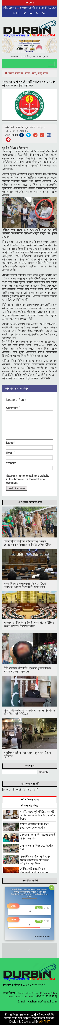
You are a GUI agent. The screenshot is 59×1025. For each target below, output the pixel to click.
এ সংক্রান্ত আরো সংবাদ (30, 502)
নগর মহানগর (16, 73)
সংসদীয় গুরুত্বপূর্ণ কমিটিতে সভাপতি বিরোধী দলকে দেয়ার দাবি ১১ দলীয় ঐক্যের (37, 815)
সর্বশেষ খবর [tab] (31, 800)
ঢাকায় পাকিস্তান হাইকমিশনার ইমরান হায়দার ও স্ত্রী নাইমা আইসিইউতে (29, 712)
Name (10, 442)
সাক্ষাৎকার (30, 73)
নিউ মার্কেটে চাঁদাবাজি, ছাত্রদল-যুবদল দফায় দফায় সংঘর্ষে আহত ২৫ (27, 669)
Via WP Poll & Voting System (42, 936)
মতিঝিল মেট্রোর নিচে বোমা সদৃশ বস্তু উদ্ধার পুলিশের (27, 754)
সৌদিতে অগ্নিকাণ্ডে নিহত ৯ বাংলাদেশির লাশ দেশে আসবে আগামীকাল (34, 872)
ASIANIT (44, 1021)
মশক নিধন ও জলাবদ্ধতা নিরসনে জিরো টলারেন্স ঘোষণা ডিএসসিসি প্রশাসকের (25, 585)
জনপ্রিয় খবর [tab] (30, 806)
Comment (13, 408)
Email (10, 453)
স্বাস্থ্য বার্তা (43, 73)
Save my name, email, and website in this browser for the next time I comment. (27, 479)
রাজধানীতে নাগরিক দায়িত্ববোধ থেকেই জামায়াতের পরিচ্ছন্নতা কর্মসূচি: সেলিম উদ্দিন (28, 543)
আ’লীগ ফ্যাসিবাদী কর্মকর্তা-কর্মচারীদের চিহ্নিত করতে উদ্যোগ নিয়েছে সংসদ (29, 624)
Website (11, 463)
